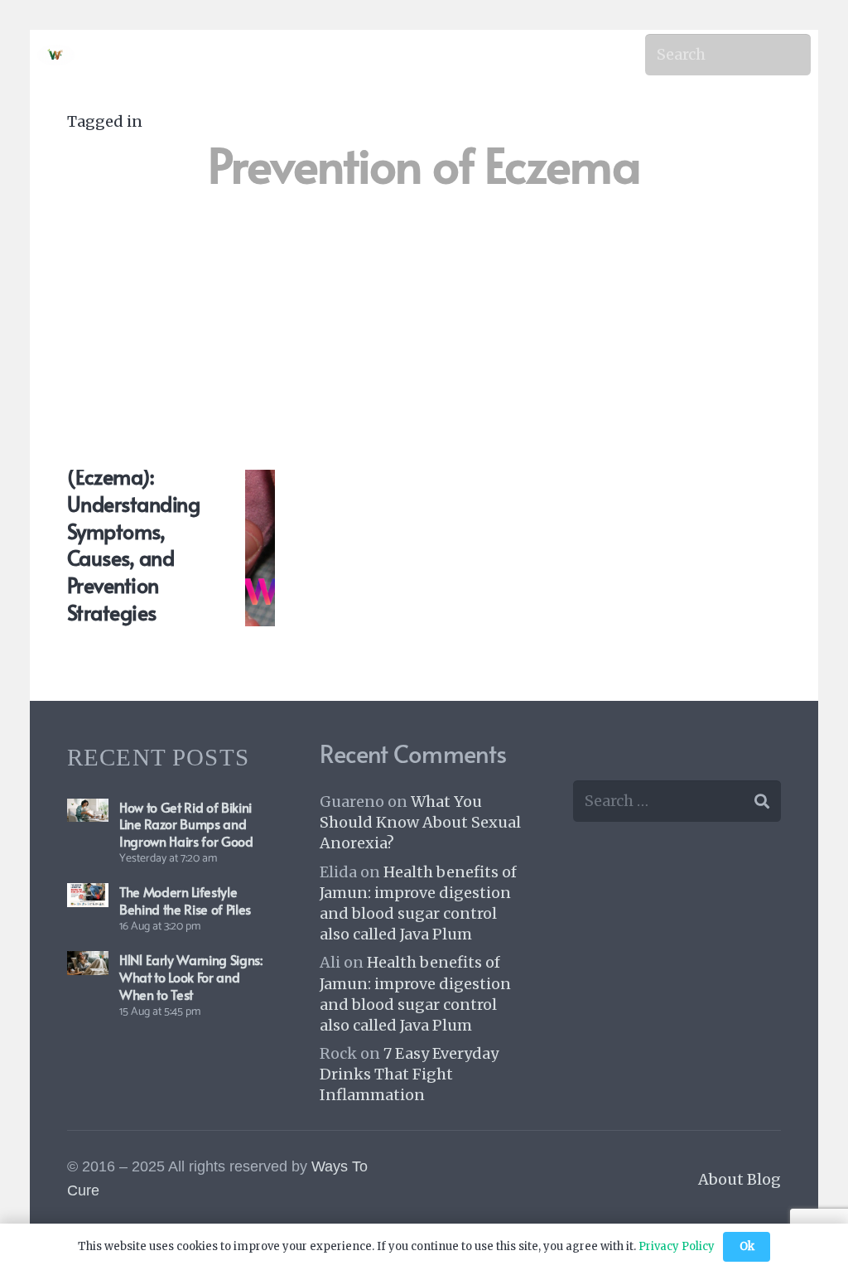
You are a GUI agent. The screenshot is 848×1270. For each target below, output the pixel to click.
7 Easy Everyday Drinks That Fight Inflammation (409, 1074)
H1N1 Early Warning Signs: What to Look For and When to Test (191, 976)
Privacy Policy (676, 1246)
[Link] (56, 55)
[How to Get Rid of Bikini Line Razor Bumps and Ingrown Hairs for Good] (87, 810)
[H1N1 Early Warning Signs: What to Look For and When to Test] (87, 963)
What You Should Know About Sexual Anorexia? (420, 822)
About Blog (739, 1179)
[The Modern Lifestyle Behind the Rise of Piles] (87, 895)
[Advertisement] (424, 323)
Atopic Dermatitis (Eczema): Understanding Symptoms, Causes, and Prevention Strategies (133, 517)
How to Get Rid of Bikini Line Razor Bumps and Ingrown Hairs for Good (186, 824)
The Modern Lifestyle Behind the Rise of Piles (185, 900)
